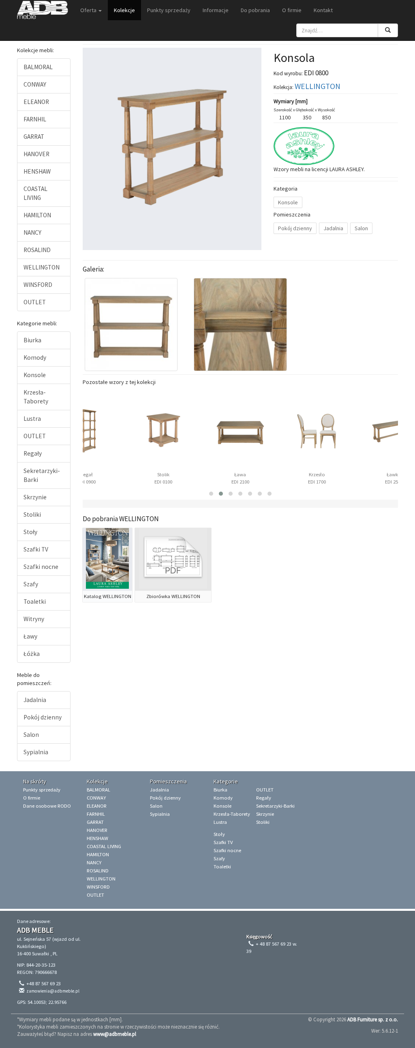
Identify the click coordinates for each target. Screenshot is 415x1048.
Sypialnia (36, 752)
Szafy (31, 584)
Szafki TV (36, 549)
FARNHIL (35, 119)
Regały (33, 453)
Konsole (35, 375)
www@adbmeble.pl (114, 1034)
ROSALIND (37, 250)
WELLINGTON (42, 267)
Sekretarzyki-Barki (42, 475)
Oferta (89, 10)
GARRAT (34, 136)
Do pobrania (255, 10)
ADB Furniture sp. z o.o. (372, 1019)
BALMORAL (38, 67)
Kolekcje (124, 10)
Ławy (30, 636)
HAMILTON (37, 215)
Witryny (34, 619)
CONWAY (35, 84)
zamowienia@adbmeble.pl (52, 991)
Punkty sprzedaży (168, 10)
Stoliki (32, 514)
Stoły (30, 532)
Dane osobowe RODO (47, 806)
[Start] (42, 10)
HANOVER (36, 154)
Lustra (32, 418)
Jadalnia (35, 700)
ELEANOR (36, 102)
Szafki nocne (41, 567)
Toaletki (35, 601)
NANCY (32, 232)
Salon (31, 734)
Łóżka (32, 654)
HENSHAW (37, 171)
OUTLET (35, 302)
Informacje (216, 10)
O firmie (292, 10)
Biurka (32, 340)
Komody (35, 357)
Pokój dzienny (43, 717)
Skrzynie (35, 497)
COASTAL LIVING (35, 193)
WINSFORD (38, 285)
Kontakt (323, 10)
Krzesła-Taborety (36, 396)
